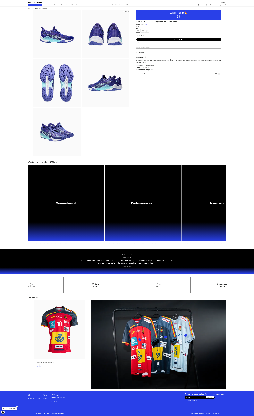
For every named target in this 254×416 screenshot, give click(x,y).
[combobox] (202, 5)
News (44, 4)
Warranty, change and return (34, 398)
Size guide (30, 397)
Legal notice (193, 413)
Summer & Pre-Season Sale (35, 4)
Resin (76, 4)
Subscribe (209, 397)
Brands (111, 4)
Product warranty (140, 52)
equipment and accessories (89, 4)
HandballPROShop (46, 413)
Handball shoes (55, 4)
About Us (223, 2)
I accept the (192, 400)
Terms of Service (200, 413)
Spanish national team (103, 4)
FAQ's (29, 395)
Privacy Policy (209, 413)
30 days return (139, 50)
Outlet (49, 4)
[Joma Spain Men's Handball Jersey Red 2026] (59, 329)
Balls (72, 4)
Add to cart (178, 39)
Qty (137, 35)
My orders (45, 398)
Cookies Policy (216, 413)
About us (45, 395)
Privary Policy (195, 400)
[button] (222, 5)
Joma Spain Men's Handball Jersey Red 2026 (45, 362)
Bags (80, 4)
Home (29, 8)
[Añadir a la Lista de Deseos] (123, 11)
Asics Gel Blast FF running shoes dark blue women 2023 (40, 8)
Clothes (67, 4)
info (127, 4)
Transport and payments (33, 399)
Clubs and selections (120, 4)
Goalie (62, 4)
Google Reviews (127, 266)
